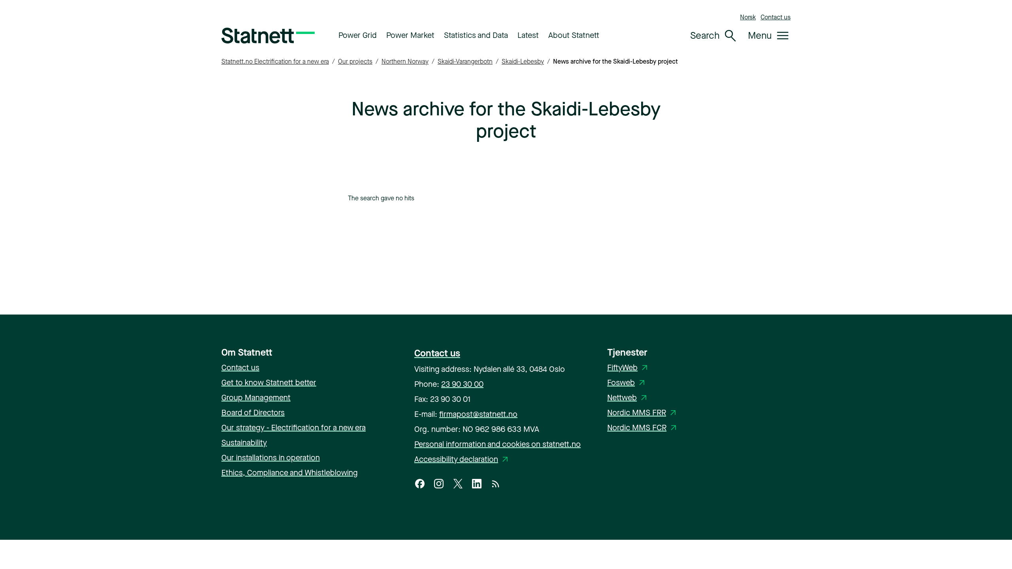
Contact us (776, 17)
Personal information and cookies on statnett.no (497, 444)
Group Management (256, 397)
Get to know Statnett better (268, 382)
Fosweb (627, 382)
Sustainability (244, 442)
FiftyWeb (628, 367)
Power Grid (357, 35)
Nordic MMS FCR (643, 427)
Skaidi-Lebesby (523, 61)
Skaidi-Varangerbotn (465, 61)
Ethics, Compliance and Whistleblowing (289, 472)
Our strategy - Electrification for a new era (293, 427)
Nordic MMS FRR (643, 412)
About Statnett (573, 35)
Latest (528, 35)
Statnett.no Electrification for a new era (275, 61)
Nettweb (628, 397)
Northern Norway (405, 61)
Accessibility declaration (462, 459)
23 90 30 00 (462, 384)
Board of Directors (253, 412)
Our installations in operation (270, 457)
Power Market (410, 35)
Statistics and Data (476, 35)
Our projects (355, 61)
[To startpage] (268, 35)
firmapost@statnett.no (478, 414)
